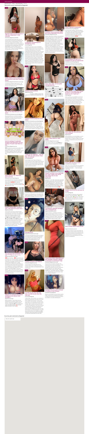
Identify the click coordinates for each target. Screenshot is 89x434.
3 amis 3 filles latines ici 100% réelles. (52, 139)
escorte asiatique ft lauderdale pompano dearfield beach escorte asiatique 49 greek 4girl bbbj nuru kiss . (14, 143)
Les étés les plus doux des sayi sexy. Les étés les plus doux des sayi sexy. (33, 294)
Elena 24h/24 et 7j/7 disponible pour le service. (13, 176)
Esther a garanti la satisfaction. (73, 27)
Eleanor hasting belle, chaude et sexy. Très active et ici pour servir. (14, 208)
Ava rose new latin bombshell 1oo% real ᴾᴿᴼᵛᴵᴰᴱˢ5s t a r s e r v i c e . (14, 254)
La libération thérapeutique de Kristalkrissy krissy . (33, 43)
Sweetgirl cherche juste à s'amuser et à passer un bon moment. (54, 290)
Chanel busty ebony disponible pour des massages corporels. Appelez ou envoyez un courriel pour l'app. (54, 259)
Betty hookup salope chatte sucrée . (74, 227)
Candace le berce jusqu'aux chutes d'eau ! (34, 119)
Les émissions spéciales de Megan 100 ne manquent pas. (54, 209)
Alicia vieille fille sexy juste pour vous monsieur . (73, 132)
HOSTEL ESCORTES (8, 1)
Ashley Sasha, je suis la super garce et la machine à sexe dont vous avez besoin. (14, 79)
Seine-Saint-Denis (19, 3)
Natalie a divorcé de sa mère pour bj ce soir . (74, 190)
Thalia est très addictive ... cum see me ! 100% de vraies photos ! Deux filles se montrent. (34, 156)
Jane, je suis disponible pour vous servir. (13, 112)
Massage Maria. (29, 232)
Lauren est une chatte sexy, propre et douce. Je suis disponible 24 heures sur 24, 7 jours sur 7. (74, 93)
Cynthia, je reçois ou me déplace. (33, 261)
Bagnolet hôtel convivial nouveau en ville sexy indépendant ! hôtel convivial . (14, 35)
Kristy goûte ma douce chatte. (73, 162)
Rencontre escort (8, 3)
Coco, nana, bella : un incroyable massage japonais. (53, 84)
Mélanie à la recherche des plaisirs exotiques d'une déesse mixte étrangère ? (14, 296)
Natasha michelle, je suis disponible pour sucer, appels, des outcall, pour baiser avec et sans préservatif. (54, 175)
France (13, 3)
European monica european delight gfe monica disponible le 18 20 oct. (54, 32)
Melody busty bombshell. (31, 91)
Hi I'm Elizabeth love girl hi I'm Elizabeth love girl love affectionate (74, 60)
